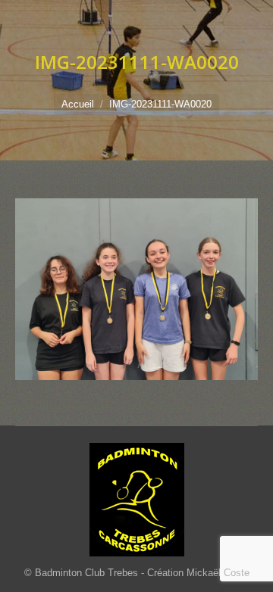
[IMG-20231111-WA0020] (136, 289)
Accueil (77, 104)
